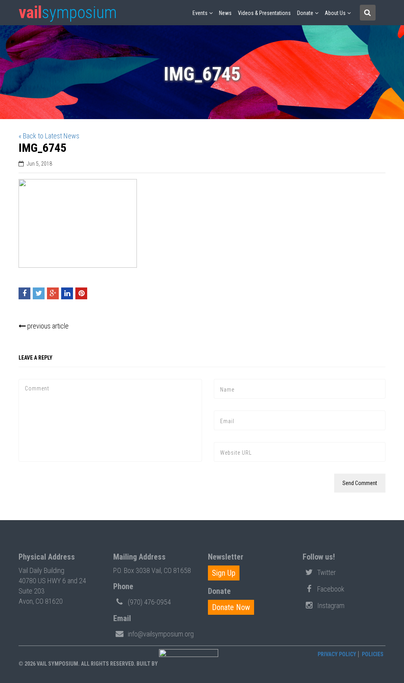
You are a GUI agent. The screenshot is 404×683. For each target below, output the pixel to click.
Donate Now (231, 607)
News (225, 13)
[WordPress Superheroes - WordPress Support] (188, 664)
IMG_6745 (42, 148)
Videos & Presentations (264, 13)
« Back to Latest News (49, 136)
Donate (305, 13)
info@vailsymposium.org (161, 634)
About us (335, 13)
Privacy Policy (337, 654)
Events (200, 13)
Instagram (330, 605)
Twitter (326, 572)
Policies (372, 654)
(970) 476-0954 (149, 602)
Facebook (330, 589)
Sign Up (224, 573)
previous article (47, 326)
